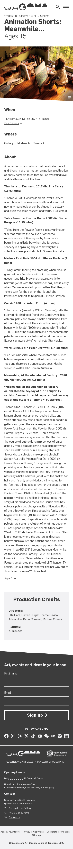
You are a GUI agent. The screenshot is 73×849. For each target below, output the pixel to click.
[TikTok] (33, 736)
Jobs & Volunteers (10, 831)
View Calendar (11, 123)
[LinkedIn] (66, 736)
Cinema (24, 15)
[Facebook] (6, 736)
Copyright (38, 831)
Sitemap (36, 835)
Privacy (26, 831)
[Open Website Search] (58, 7)
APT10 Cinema (40, 15)
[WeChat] (46, 736)
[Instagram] (13, 736)
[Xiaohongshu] (53, 736)
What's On (10, 15)
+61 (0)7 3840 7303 (19, 812)
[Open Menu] (66, 7)
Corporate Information (58, 831)
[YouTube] (40, 736)
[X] (26, 736)
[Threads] (20, 736)
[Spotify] (60, 736)
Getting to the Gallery (20, 808)
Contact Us (14, 817)
